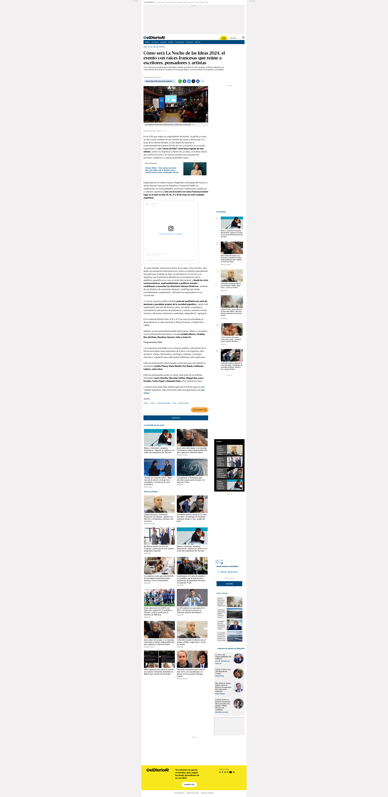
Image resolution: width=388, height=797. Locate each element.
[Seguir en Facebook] (222, 772)
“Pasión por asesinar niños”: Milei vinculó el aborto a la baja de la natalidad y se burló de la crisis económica (158, 481)
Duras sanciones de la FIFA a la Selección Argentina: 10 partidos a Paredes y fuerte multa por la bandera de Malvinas (158, 611)
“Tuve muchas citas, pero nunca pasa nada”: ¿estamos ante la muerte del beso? (231, 339)
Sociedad (163, 42)
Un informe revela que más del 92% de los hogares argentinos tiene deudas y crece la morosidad (159, 578)
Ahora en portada (151, 492)
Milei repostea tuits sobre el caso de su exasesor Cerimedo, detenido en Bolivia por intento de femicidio (159, 671)
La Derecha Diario (170, 2)
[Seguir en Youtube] (230, 772)
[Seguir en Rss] (234, 772)
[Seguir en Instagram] (227, 772)
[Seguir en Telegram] (225, 772)
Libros (174, 403)
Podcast (197, 42)
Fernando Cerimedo (160, 2)
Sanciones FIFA (191, 2)
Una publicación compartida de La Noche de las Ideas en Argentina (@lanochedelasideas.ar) (175, 260)
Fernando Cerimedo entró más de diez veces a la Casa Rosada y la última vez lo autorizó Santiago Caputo (191, 672)
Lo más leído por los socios (154, 425)
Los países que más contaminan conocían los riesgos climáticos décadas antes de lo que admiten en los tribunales (221, 625)
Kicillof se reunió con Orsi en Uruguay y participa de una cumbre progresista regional (159, 548)
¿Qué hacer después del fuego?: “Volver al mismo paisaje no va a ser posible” (222, 613)
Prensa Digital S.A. (179, 793)
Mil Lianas (189, 42)
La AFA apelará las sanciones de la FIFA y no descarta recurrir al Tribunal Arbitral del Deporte (191, 610)
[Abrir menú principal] (243, 37)
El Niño (206, 2)
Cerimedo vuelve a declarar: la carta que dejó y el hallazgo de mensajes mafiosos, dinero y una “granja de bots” (192, 517)
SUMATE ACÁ (189, 785)
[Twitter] (193, 81)
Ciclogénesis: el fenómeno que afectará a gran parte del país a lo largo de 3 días (191, 479)
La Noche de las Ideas (163, 403)
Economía (155, 42)
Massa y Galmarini (179, 2)
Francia (152, 403)
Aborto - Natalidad (200, 2)
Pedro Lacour (148, 487)
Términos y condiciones (207, 793)
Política (147, 42)
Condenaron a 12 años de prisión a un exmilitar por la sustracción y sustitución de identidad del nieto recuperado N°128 (191, 579)
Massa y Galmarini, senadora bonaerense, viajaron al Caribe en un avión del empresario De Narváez (159, 450)
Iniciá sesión (233, 38)
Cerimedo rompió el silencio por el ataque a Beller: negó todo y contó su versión (191, 642)
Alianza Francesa (184, 403)
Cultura (145, 403)
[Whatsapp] (180, 81)
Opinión (170, 42)
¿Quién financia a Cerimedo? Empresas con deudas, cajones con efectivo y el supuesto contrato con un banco (158, 517)
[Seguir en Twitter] (220, 772)
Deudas (185, 2)
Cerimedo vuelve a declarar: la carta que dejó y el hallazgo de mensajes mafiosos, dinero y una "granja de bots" (231, 366)
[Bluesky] (189, 81)
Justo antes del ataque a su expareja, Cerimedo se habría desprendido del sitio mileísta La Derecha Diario (192, 450)
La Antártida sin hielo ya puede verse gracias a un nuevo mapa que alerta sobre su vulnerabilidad (222, 636)
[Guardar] (202, 81)
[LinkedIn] (198, 81)
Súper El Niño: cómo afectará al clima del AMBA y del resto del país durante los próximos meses (231, 312)
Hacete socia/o (224, 38)
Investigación (179, 42)
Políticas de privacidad (193, 793)
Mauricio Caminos (182, 455)
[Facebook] (184, 81)
